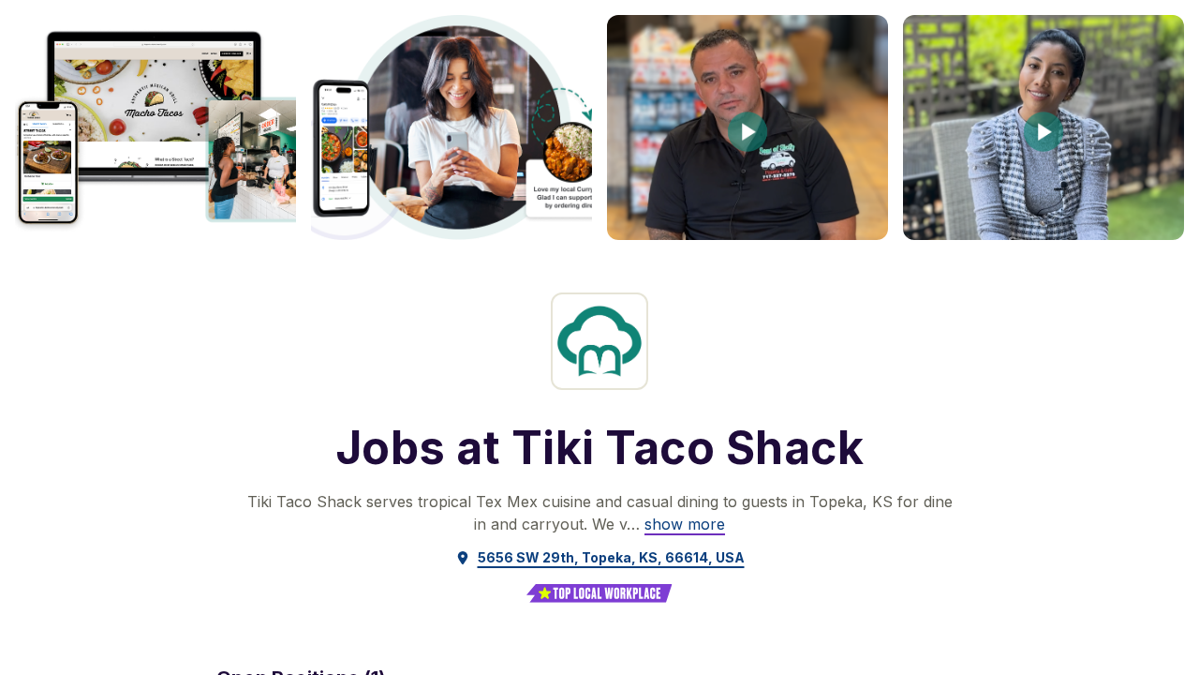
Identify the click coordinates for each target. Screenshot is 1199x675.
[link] (684, 524)
